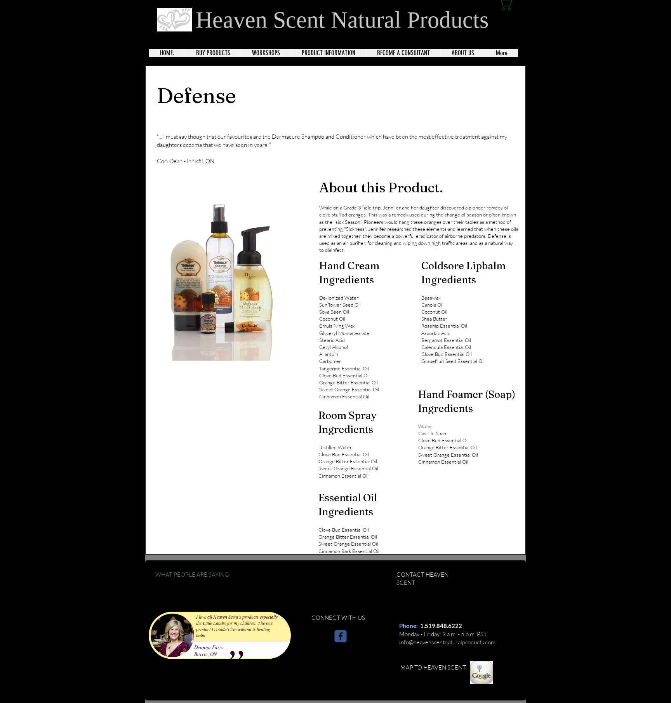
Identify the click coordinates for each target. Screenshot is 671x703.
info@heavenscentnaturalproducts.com (447, 642)
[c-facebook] (340, 636)
